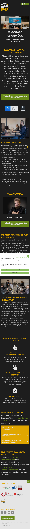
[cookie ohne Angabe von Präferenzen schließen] (28, 256)
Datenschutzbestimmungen (22, 257)
